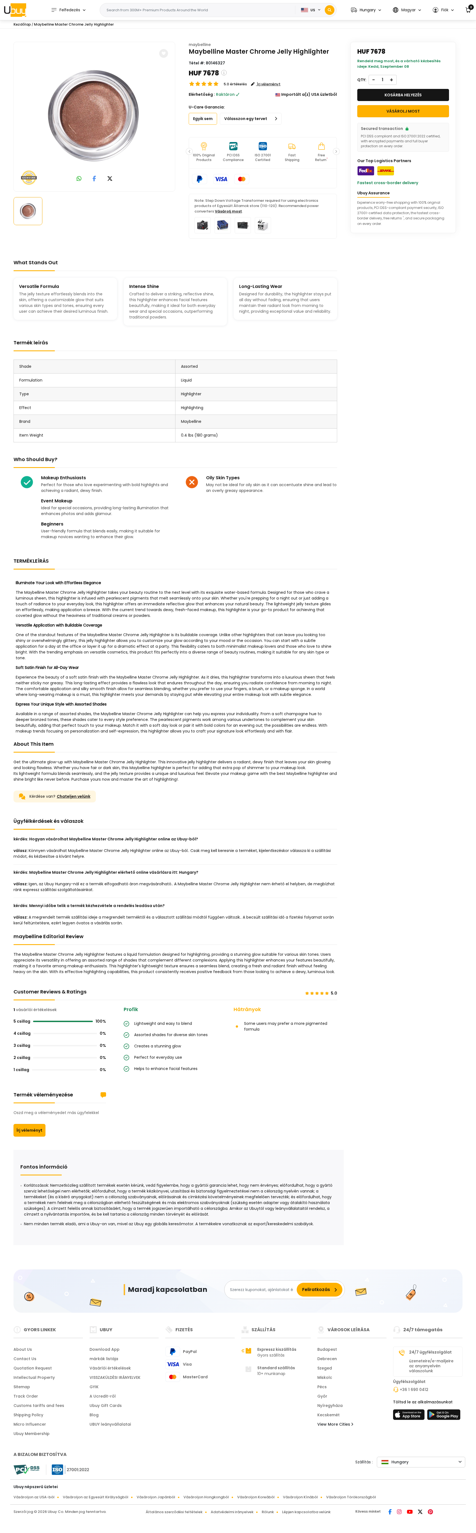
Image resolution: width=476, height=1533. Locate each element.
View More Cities (334, 1424)
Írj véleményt (29, 1130)
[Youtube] (410, 1512)
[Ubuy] (15, 10)
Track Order (25, 1396)
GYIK (94, 1387)
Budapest (327, 1349)
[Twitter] (421, 1512)
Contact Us (24, 1359)
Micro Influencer (29, 1424)
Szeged (324, 1368)
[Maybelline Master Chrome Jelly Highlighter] (94, 116)
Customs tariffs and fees (38, 1405)
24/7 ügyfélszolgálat (430, 1352)
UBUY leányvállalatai (110, 1424)
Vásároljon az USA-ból (34, 1497)
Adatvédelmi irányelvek (232, 1512)
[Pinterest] (430, 1512)
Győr (322, 1396)
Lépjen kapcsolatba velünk (306, 1512)
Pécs (322, 1387)
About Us (22, 1349)
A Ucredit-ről (103, 1396)
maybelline (200, 44)
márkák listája (104, 1359)
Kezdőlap (22, 24)
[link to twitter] (109, 179)
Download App (105, 1349)
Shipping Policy (28, 1415)
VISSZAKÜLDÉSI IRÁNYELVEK (115, 1377)
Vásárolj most (228, 211)
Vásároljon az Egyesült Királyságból (95, 1497)
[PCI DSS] (26, 1470)
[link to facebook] (94, 179)
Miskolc (324, 1377)
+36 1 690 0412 (414, 1389)
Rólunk (268, 1512)
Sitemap (21, 1387)
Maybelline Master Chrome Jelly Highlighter (74, 24)
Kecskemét (328, 1415)
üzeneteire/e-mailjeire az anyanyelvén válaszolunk (431, 1365)
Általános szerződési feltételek (174, 1512)
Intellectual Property (34, 1377)
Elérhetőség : (202, 94)
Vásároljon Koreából (256, 1497)
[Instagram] (400, 1512)
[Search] (329, 10)
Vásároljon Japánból (156, 1497)
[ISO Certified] (68, 1469)
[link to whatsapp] (79, 179)
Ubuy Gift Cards (106, 1405)
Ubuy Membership (31, 1433)
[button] (366, 10)
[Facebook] (390, 1512)
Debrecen (327, 1359)
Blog (94, 1415)
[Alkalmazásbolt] (409, 1416)
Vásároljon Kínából (300, 1497)
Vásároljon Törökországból (351, 1497)
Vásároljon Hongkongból (206, 1497)
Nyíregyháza (330, 1405)
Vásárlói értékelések (110, 1368)
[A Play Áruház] (443, 1416)
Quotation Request (32, 1368)
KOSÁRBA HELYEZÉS (403, 95)
